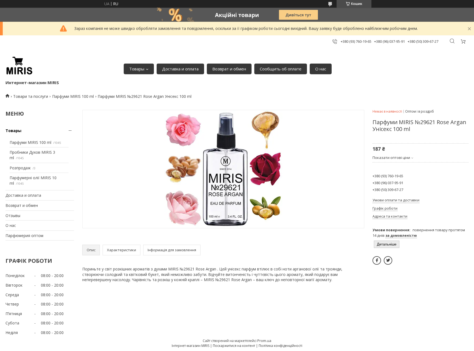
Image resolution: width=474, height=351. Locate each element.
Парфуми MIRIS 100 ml (73, 96)
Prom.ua (264, 340)
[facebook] (377, 260)
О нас (320, 69)
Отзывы (12, 215)
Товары (136, 69)
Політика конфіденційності (280, 345)
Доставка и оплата (180, 69)
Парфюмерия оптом (24, 235)
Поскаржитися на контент (234, 345)
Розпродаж (20, 167)
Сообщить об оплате (280, 69)
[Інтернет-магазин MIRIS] (19, 66)
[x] (388, 260)
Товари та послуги (30, 96)
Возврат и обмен (229, 69)
